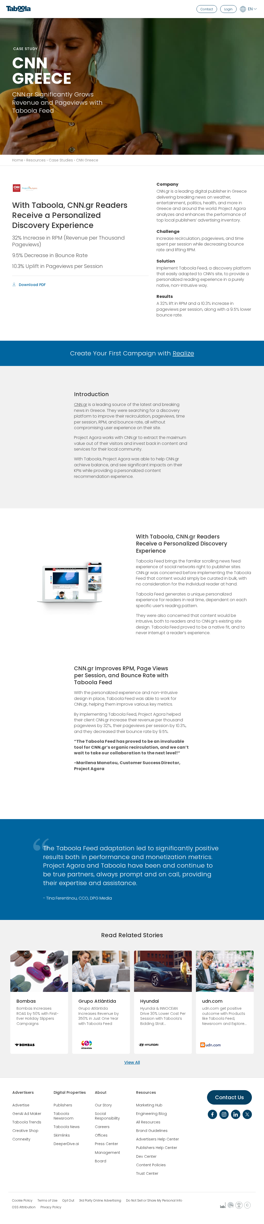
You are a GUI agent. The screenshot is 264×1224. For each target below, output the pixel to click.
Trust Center (147, 1173)
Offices (101, 1135)
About (100, 1092)
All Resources (148, 1122)
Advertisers (23, 1092)
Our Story (103, 1105)
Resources (36, 160)
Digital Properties (70, 1092)
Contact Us (229, 1097)
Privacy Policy (50, 1207)
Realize (183, 353)
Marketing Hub (149, 1105)
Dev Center (146, 1156)
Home (17, 160)
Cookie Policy (22, 1200)
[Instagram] (224, 1114)
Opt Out (68, 1200)
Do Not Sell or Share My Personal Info (154, 1200)
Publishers (63, 1105)
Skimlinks (62, 1135)
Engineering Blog (151, 1113)
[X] (247, 1114)
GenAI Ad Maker (26, 1113)
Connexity (21, 1139)
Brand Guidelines (152, 1130)
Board (100, 1161)
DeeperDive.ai (66, 1143)
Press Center (106, 1143)
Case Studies (61, 160)
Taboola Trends (26, 1122)
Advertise (20, 1105)
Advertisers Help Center (157, 1139)
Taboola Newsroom (63, 1116)
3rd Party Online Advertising (100, 1200)
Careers (102, 1126)
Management (107, 1152)
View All (132, 1062)
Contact (207, 9)
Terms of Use (47, 1200)
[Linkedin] (235, 1114)
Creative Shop (25, 1130)
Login (228, 9)
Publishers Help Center (156, 1147)
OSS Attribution (24, 1207)
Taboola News (67, 1126)
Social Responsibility (107, 1116)
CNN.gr (80, 404)
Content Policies (151, 1165)
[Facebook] (212, 1114)
